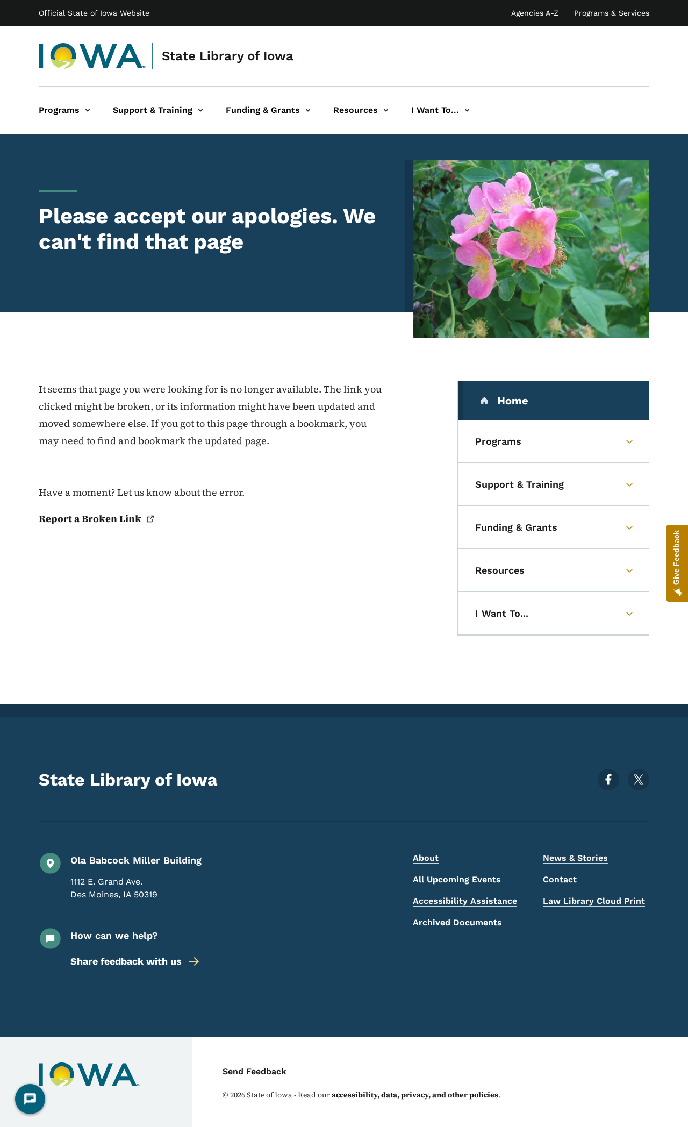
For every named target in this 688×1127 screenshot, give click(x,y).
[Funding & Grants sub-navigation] (308, 110)
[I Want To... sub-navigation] (467, 110)
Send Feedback (254, 1071)
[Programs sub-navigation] (88, 110)
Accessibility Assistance (465, 901)
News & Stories (575, 858)
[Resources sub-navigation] (386, 110)
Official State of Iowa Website (94, 13)
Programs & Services (611, 13)
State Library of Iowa (227, 55)
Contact (560, 879)
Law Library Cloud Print (594, 901)
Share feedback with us (126, 961)
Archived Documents (457, 922)
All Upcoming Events (457, 879)
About (426, 858)
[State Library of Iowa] (93, 56)
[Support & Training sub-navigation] (200, 110)
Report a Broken (90, 518)
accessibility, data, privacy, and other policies (415, 1094)
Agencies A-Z (534, 13)
